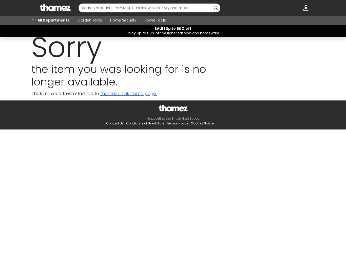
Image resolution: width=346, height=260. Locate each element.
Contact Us (115, 123)
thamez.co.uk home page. (128, 94)
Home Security (123, 20)
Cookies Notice (202, 123)
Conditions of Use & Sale (145, 123)
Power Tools (155, 20)
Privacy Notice (177, 123)
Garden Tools (90, 20)
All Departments (53, 20)
